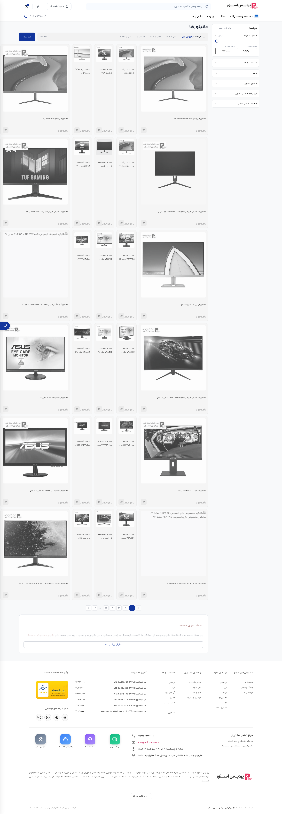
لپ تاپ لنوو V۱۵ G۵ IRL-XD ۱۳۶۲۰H (130, 688)
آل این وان (170, 692)
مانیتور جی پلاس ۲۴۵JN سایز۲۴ (54, 118)
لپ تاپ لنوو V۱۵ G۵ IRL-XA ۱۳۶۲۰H (130, 705)
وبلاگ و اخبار (247, 687)
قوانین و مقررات (194, 697)
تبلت (173, 687)
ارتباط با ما (248, 692)
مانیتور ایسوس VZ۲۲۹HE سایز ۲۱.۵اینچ (106, 259)
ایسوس (223, 682)
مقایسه (27, 37)
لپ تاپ (172, 682)
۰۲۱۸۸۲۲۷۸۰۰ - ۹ (146, 736)
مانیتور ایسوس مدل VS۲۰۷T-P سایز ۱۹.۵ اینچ (49, 490)
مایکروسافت (221, 707)
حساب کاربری (195, 682)
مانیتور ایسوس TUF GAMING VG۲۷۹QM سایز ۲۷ (104, 73)
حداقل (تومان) (252, 46)
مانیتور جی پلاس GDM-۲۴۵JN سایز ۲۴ (190, 118)
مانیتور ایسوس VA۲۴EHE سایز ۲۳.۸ (128, 352)
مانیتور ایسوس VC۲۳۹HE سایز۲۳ (54, 397)
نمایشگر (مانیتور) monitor (191, 625)
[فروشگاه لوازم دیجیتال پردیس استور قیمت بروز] (242, 6)
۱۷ (95, 608)
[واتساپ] (47, 717)
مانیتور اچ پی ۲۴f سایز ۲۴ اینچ (193, 304)
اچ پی (224, 702)
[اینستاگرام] (65, 717)
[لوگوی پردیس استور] (234, 776)
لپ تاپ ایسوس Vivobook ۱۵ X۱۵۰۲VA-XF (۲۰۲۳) (123, 711)
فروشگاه (249, 682)
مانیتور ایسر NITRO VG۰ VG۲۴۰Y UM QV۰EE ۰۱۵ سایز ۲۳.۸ (43, 583)
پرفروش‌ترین (188, 36)
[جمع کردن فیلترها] (215, 28)
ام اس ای (223, 697)
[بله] (39, 717)
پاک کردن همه (225, 28)
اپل (225, 687)
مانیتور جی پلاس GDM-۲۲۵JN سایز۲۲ (127, 73)
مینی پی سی (169, 702)
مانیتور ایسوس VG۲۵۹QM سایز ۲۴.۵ (128, 538)
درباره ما (197, 692)
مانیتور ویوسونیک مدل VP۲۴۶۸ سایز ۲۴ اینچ (104, 445)
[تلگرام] (56, 717)
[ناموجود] (144, 130)
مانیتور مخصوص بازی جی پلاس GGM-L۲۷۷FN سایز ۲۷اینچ (182, 211)
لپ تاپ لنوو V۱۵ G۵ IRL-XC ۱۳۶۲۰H (130, 694)
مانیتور (172, 697)
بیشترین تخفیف (126, 36)
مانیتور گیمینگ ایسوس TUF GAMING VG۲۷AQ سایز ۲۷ (45, 304)
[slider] (216, 41)
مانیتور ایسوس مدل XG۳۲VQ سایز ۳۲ (126, 445)
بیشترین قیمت (171, 36)
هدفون (171, 713)
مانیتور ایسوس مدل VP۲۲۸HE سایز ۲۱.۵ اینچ (83, 259)
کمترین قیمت (155, 36)
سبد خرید (197, 687)
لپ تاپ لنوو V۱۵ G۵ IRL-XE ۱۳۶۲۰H (130, 682)
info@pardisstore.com (148, 742)
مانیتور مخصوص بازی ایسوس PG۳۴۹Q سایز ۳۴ (186, 583)
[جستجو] (207, 6)
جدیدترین (141, 36)
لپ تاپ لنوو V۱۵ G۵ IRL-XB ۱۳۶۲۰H (130, 699)
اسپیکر (172, 707)
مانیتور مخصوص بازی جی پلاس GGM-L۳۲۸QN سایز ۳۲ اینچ (181, 397)
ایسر (225, 692)
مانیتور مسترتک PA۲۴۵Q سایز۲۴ (192, 490)
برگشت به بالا (141, 796)
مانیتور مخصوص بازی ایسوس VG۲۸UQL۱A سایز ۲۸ (47, 211)
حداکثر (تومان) (230, 46)
